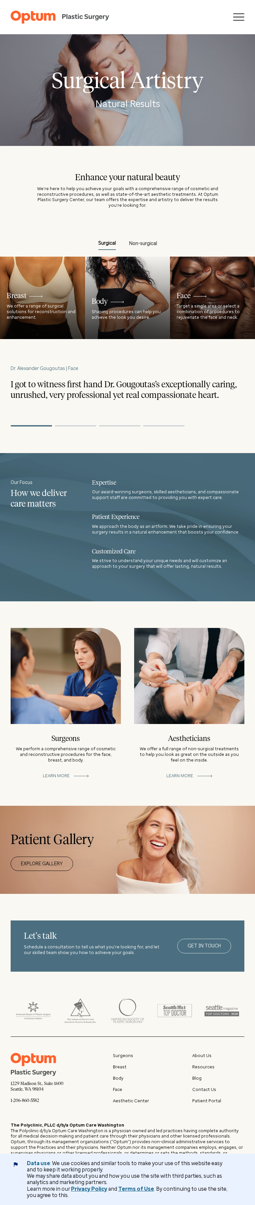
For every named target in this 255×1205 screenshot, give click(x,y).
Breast (120, 1066)
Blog (197, 1078)
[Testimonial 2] (75, 425)
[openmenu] (238, 17)
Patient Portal (206, 1100)
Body (118, 1078)
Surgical (107, 243)
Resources (203, 1066)
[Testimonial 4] (164, 425)
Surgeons (123, 1055)
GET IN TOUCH (204, 946)
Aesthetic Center (131, 1100)
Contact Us (204, 1089)
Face (117, 1089)
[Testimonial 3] (119, 425)
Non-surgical (143, 243)
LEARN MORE (56, 775)
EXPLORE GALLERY (42, 864)
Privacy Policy (89, 1189)
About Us (202, 1055)
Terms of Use (136, 1189)
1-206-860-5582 (25, 1101)
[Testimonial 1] (31, 425)
